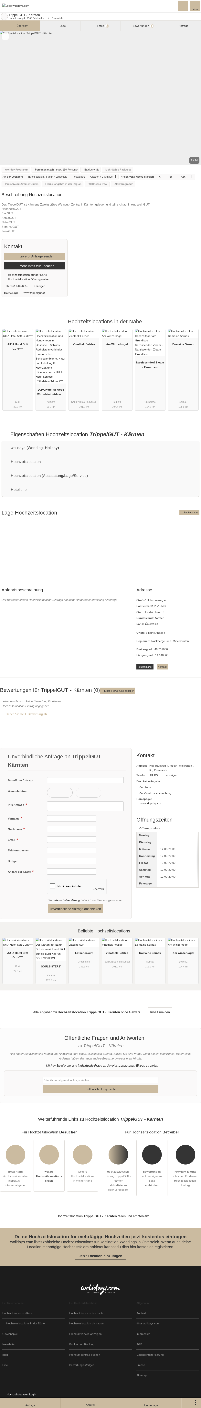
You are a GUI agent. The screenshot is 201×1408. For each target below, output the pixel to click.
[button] (100, 98)
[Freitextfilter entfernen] (183, 6)
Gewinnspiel (9, 1333)
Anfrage (183, 25)
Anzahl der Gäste (20, 871)
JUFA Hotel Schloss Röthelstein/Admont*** (51, 392)
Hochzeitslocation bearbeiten (87, 1313)
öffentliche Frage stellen (102, 1089)
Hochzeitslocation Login (21, 1394)
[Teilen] (186, 1403)
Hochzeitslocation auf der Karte (27, 274)
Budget (13, 861)
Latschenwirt (84, 952)
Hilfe (5, 1365)
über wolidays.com (148, 1323)
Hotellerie (18, 490)
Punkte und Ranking (81, 1344)
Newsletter (9, 1344)
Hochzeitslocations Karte (17, 1313)
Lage (62, 25)
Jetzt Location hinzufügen (100, 1256)
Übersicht (22, 25)
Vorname (14, 818)
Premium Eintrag (193, 325)
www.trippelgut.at (34, 292)
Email (12, 839)
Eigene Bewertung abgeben (119, 691)
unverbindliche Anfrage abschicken (75, 909)
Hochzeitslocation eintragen (86, 1323)
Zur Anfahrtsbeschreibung (155, 793)
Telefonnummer (18, 850)
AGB (139, 1344)
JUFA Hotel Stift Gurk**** (17, 346)
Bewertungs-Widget (81, 1365)
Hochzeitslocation (25, 462)
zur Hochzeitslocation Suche (4, 16)
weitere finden (49, 1176)
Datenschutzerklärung (66, 900)
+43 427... (22, 286)
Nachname (15, 829)
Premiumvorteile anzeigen (85, 1333)
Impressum (143, 1333)
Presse (140, 1365)
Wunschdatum (17, 791)
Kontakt (162, 666)
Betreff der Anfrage (20, 780)
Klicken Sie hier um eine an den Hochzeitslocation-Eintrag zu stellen (102, 1065)
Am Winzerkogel (117, 344)
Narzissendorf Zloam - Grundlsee (150, 365)
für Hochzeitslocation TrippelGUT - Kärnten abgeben (15, 1178)
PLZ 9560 (160, 606)
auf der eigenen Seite (152, 1178)
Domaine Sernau (183, 344)
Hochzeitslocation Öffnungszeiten (28, 279)
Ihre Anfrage (16, 804)
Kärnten (159, 618)
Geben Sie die (26, 714)
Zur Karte (145, 787)
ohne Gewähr (130, 1012)
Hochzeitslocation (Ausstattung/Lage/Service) (49, 476)
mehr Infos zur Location (36, 266)
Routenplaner (190, 512)
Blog (5, 1354)
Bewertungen (142, 25)
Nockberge (158, 641)
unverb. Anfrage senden (36, 256)
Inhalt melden (160, 1012)
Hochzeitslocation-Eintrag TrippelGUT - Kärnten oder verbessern (118, 1180)
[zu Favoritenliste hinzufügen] (5, 36)
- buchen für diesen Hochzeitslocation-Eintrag (185, 1178)
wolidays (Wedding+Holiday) (34, 448)
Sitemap (141, 1375)
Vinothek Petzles (84, 344)
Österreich (151, 623)
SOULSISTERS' (51, 966)
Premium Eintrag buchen (84, 1354)
